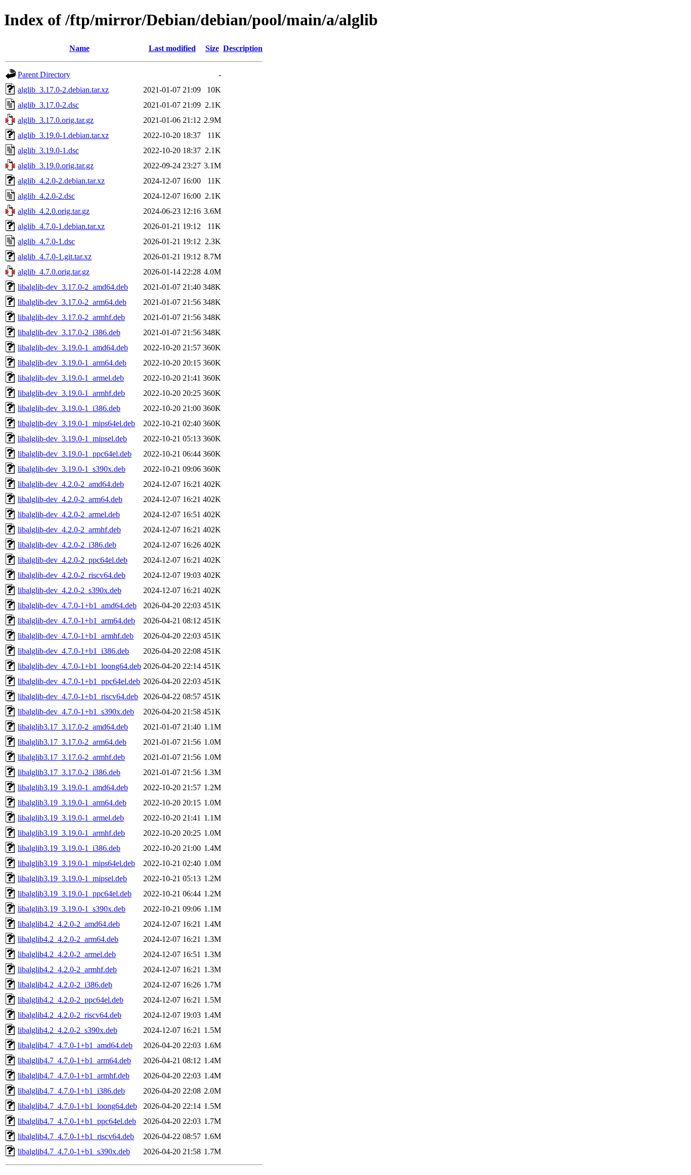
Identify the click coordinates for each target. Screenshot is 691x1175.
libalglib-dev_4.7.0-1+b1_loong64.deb (79, 666)
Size (212, 48)
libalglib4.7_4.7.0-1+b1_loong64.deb (77, 1106)
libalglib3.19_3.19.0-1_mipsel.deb (72, 878)
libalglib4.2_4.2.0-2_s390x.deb (67, 1030)
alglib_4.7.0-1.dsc (46, 241)
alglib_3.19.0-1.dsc (48, 150)
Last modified (172, 48)
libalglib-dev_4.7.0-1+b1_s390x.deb (76, 711)
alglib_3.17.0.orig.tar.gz (56, 120)
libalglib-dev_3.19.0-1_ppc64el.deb (75, 453)
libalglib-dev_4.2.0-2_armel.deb (69, 514)
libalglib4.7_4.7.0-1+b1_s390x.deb (74, 1151)
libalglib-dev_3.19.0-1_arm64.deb (72, 362)
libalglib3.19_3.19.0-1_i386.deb (69, 848)
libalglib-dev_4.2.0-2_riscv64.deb (71, 575)
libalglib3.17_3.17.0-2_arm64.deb (72, 742)
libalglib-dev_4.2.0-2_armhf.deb (69, 529)
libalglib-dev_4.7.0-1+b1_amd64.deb (77, 605)
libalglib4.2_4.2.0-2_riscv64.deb (69, 1015)
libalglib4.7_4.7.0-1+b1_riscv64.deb (76, 1136)
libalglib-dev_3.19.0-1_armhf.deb (71, 393)
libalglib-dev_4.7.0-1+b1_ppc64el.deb (79, 681)
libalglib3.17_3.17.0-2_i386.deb (69, 772)
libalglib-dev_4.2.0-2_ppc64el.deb (72, 560)
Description (243, 48)
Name (79, 48)
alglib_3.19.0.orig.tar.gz (56, 165)
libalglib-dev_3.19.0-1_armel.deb (71, 378)
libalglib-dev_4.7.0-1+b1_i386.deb (73, 651)
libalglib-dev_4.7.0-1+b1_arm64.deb (76, 620)
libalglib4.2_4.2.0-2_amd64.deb (69, 924)
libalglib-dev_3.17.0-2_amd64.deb (73, 287)
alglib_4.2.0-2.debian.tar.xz (61, 180)
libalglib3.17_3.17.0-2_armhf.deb (71, 757)
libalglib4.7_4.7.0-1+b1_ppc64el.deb (77, 1121)
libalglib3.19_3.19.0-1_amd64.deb (73, 787)
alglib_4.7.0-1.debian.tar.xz (61, 226)
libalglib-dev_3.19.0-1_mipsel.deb (72, 438)
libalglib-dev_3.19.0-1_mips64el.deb (76, 423)
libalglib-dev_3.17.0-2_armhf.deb (71, 317)
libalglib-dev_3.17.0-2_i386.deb (69, 332)
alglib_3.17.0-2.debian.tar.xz (63, 89)
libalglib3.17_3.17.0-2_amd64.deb (73, 726)
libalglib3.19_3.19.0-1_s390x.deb (71, 909)
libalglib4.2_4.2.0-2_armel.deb (67, 954)
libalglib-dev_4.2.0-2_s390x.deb (69, 590)
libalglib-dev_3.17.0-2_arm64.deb (72, 302)
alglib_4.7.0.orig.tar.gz (54, 271)
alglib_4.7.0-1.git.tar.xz (55, 256)
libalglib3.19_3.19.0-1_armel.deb (71, 818)
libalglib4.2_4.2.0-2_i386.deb (65, 984)
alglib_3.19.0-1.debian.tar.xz (63, 135)
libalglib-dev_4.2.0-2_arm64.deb (70, 499)
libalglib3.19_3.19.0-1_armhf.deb (71, 833)
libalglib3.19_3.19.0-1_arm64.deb (72, 802)
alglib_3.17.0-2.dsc (48, 105)
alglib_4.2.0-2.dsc (46, 196)
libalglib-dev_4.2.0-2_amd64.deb (71, 484)
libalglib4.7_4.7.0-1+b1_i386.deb (71, 1091)
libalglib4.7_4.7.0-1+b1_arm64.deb (74, 1060)
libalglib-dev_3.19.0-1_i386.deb (69, 408)
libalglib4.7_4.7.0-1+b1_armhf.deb (73, 1075)
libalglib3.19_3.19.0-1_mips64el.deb (76, 863)
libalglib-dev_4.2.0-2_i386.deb (67, 544)
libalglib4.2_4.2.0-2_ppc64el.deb (70, 1000)
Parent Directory (44, 74)
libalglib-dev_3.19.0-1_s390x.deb (71, 469)
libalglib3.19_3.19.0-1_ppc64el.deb (75, 893)
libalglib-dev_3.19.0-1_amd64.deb (73, 347)
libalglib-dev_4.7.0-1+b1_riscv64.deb (78, 696)
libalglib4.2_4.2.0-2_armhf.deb (67, 969)
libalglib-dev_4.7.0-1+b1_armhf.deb (76, 635)
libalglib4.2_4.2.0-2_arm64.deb (68, 939)
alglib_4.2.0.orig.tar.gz (54, 211)
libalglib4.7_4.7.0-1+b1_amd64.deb (75, 1045)
